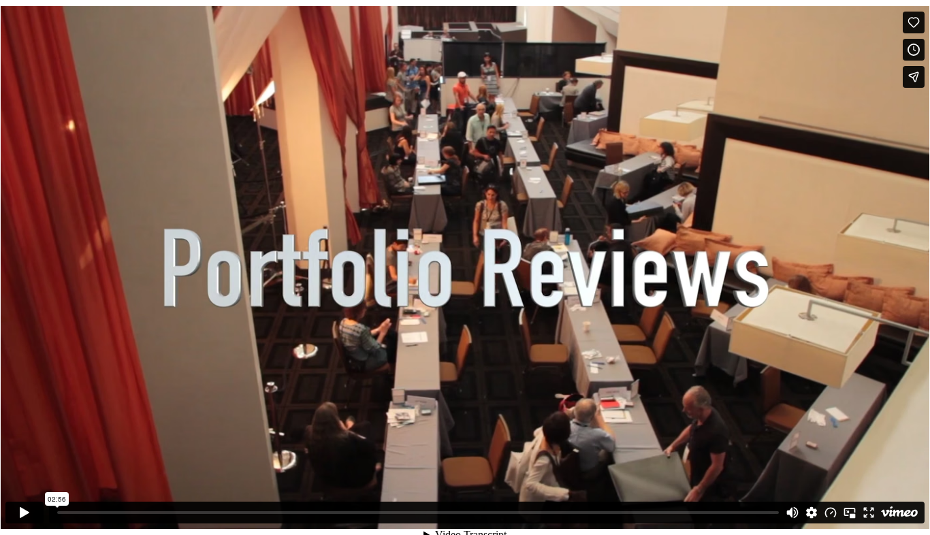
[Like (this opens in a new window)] (914, 22)
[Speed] (830, 512)
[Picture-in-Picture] (849, 512)
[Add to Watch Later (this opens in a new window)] (914, 50)
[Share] (914, 77)
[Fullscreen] (869, 512)
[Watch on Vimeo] (899, 512)
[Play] (24, 512)
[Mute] (792, 512)
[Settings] (811, 512)
